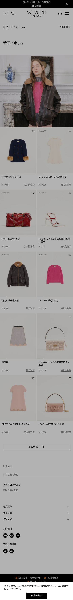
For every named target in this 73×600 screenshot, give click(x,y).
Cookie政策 (14, 588)
